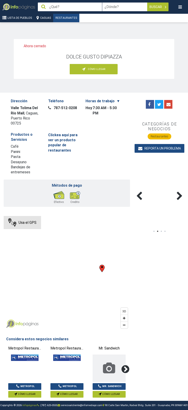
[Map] (67, 273)
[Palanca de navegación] (180, 7)
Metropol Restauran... (25, 387)
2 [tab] (158, 231)
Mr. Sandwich (111, 386)
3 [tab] (161, 231)
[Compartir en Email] (168, 104)
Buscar (156, 7)
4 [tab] (165, 231)
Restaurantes (66, 17)
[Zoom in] (124, 318)
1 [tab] (154, 231)
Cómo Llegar (26, 394)
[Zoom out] (124, 324)
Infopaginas (10, 323)
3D (124, 311)
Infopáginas (29, 405)
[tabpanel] (147, 190)
